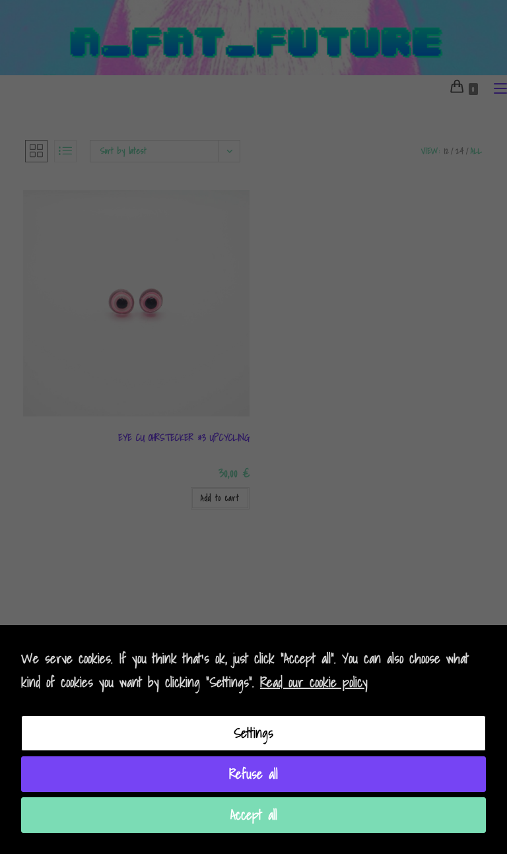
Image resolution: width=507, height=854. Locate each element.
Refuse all (253, 774)
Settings (253, 733)
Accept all (253, 815)
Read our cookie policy (314, 682)
